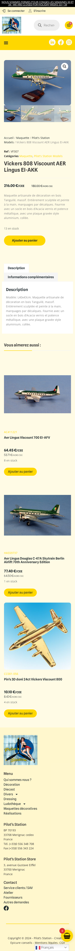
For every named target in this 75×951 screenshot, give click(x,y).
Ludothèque (12, 804)
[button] (6, 42)
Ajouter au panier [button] (20, 471)
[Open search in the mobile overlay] (47, 25)
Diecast (9, 789)
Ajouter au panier (24, 240)
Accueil (9, 138)
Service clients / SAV (18, 888)
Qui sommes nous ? (17, 780)
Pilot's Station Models (48, 156)
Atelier (8, 892)
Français (47, 947)
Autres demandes (16, 902)
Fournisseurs (13, 897)
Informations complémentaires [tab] (31, 277)
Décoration (12, 784)
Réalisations (12, 813)
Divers (8, 794)
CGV (62, 943)
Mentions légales (46, 943)
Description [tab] (16, 268)
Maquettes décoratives (20, 809)
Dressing (10, 799)
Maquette (22, 138)
